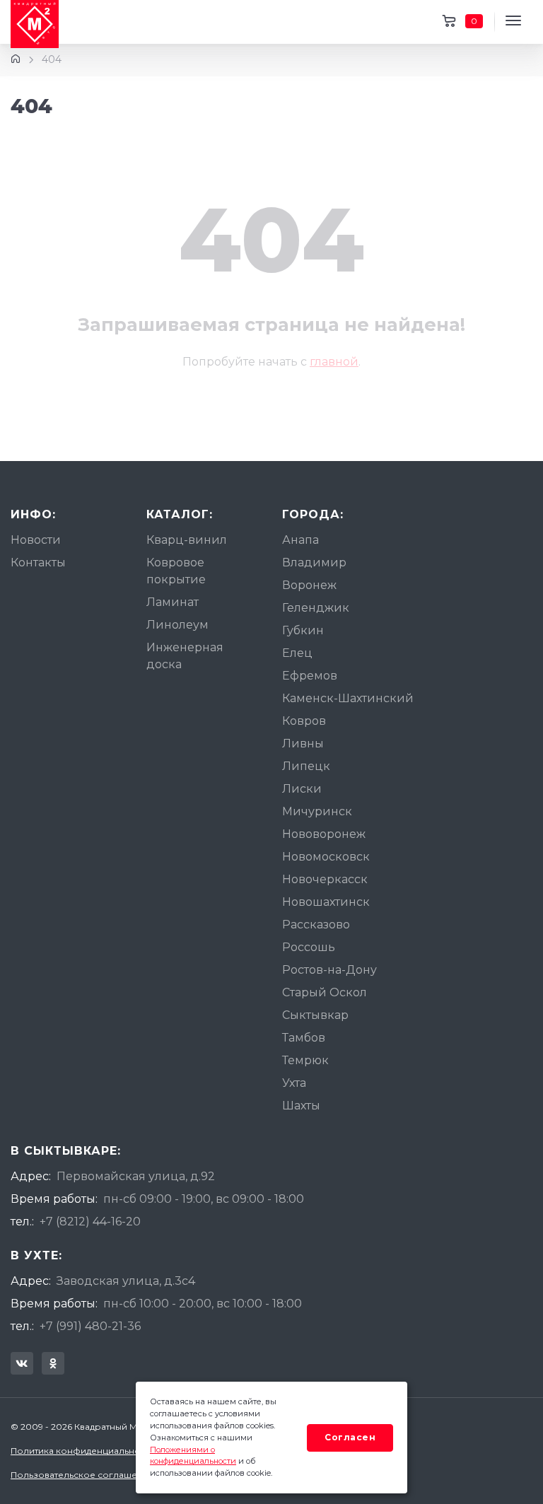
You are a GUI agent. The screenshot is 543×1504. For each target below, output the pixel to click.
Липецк (306, 766)
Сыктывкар (315, 1015)
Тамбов (303, 1037)
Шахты (301, 1105)
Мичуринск (317, 811)
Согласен (350, 1437)
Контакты (38, 562)
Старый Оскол (324, 992)
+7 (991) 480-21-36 (90, 1326)
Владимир (314, 562)
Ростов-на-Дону (329, 970)
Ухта (294, 1083)
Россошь (308, 947)
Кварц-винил (186, 540)
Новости (36, 540)
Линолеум (177, 624)
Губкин (303, 630)
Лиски (302, 788)
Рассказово (316, 924)
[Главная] (16, 59)
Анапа (300, 540)
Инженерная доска (184, 656)
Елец (297, 653)
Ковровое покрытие (176, 571)
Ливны (303, 743)
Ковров (304, 721)
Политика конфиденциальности (83, 1450)
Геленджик (315, 607)
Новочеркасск (325, 879)
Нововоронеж (324, 834)
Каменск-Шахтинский (348, 698)
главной (334, 361)
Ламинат (172, 602)
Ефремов (309, 675)
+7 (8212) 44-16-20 (90, 1221)
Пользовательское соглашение (82, 1474)
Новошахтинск (326, 902)
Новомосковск (326, 856)
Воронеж (309, 585)
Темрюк (305, 1060)
